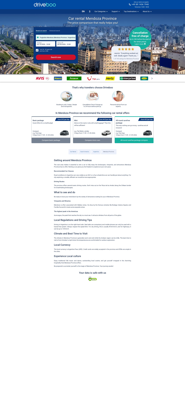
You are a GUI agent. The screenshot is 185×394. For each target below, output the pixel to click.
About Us (146, 11)
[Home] (45, 4)
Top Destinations (130, 11)
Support (115, 11)
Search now (56, 57)
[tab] (41, 30)
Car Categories (100, 11)
